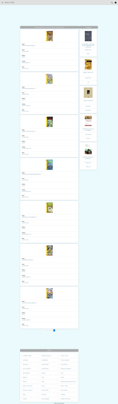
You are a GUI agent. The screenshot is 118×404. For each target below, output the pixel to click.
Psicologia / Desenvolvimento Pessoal (68, 381)
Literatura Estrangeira (65, 360)
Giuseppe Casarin (88, 49)
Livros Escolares (64, 364)
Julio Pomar (88, 106)
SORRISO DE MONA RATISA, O (28, 88)
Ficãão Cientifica (45, 368)
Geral (43, 377)
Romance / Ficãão (64, 385)
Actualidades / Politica (27, 355)
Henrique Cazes (88, 162)
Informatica (44, 394)
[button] (2, 2)
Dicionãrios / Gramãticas (27, 390)
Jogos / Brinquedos (45, 398)
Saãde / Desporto (64, 390)
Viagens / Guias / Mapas (65, 398)
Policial (62, 377)
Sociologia (63, 394)
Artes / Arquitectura (27, 368)
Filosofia (43, 373)
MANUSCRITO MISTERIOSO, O (28, 45)
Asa (88, 82)
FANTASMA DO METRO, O (27, 260)
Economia (25, 398)
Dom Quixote (88, 110)
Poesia (62, 373)
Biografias (25, 377)
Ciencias (24, 381)
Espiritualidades (45, 360)
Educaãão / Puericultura (46, 355)
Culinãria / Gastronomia (27, 385)
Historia (43, 385)
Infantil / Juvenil (25, 68)
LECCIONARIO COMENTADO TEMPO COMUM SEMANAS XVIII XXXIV (88, 46)
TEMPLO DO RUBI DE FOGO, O (29, 131)
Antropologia (25, 360)
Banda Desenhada (26, 373)
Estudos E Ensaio (45, 364)
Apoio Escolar (25, 364)
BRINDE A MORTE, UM (88, 72)
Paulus (88, 53)
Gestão (43, 381)
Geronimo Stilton (25, 51)
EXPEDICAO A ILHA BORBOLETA (29, 217)
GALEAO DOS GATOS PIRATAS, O (29, 302)
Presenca (23, 57)
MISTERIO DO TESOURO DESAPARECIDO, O (32, 174)
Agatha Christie (88, 77)
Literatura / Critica (64, 355)
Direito (24, 394)
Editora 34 (88, 166)
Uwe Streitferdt (88, 134)
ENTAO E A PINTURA (88, 100)
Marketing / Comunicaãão (66, 368)
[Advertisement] (59, 15)
